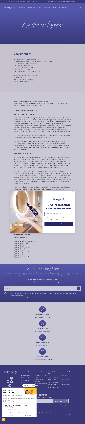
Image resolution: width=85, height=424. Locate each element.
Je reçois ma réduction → (59, 224)
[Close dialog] (73, 192)
